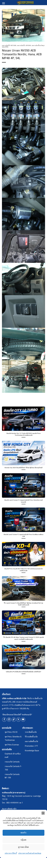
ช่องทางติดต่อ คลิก (9, 809)
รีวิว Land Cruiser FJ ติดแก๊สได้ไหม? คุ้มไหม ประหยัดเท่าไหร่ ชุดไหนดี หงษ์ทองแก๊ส (23, 604)
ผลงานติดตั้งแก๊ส (31, 741)
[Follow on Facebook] (4, 719)
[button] (43, 813)
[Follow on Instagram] (9, 719)
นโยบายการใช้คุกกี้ (11, 853)
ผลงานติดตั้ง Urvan (24, 45)
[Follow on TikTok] (14, 719)
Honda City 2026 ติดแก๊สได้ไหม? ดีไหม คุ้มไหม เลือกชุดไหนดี (23, 467)
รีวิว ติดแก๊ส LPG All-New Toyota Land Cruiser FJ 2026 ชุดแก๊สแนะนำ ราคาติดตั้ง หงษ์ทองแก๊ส (23, 638)
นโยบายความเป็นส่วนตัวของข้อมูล (29, 853)
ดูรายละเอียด (23, 847)
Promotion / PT (31, 746)
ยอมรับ (23, 832)
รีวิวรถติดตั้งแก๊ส (31, 736)
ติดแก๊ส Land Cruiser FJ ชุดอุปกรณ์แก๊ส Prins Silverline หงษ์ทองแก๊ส (23, 501)
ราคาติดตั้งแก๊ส (31, 732)
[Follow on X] (18, 719)
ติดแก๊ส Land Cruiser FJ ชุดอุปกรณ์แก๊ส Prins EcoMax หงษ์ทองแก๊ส (23, 535)
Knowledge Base (32, 750)
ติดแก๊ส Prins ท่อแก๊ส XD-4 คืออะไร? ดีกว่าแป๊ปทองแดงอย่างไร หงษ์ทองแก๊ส (23, 569)
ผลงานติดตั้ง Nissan (9, 45)
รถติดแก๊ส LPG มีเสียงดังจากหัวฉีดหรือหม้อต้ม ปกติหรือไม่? (23, 671)
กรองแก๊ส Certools (12, 762)
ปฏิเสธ (23, 840)
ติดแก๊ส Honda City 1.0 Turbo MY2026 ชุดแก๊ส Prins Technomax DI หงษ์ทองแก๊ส (24, 434)
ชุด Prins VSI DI (11, 732)
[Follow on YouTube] (23, 719)
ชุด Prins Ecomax (12, 744)
